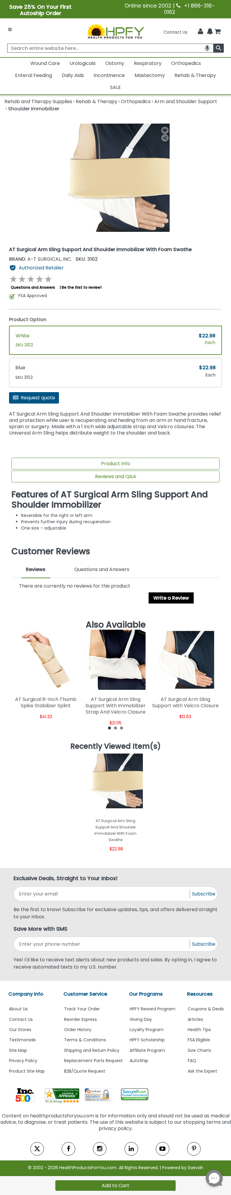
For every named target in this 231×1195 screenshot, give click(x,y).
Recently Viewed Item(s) (115, 746)
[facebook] (68, 1149)
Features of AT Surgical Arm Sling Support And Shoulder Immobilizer (109, 500)
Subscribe (203, 893)
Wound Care (45, 63)
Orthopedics (186, 63)
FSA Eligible (199, 1040)
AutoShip (139, 1061)
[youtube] (162, 1149)
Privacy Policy (23, 1061)
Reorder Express (80, 1019)
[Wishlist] (165, 130)
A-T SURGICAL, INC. (41, 259)
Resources (200, 994)
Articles (195, 1019)
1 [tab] (109, 728)
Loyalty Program (147, 1030)
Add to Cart (115, 1185)
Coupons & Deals (206, 1009)
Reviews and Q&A (115, 476)
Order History (77, 1030)
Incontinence (109, 75)
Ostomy (114, 63)
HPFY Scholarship (147, 1040)
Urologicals (82, 63)
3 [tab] (122, 728)
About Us (18, 1009)
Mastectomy (149, 75)
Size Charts (199, 1050)
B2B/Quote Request (84, 1071)
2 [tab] (115, 728)
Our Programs (146, 994)
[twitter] (37, 1149)
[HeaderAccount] (200, 31)
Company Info (25, 994)
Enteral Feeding (33, 75)
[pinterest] (194, 1149)
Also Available (116, 625)
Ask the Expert (202, 1071)
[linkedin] (131, 1149)
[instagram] (99, 1149)
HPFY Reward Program (152, 1009)
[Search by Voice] (207, 48)
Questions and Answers (33, 287)
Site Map (18, 1050)
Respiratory (148, 63)
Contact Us (175, 32)
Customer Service (85, 994)
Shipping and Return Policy (91, 1050)
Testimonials (22, 1040)
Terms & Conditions (85, 1040)
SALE (115, 87)
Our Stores (20, 1030)
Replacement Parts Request (93, 1061)
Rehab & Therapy (195, 75)
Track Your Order (82, 1009)
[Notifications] (210, 31)
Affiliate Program (147, 1050)
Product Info (115, 463)
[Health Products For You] (115, 31)
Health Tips (199, 1030)
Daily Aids (73, 75)
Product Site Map (27, 1071)
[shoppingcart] (217, 32)
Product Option (27, 319)
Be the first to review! (82, 287)
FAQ (192, 1061)
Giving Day (141, 1019)
